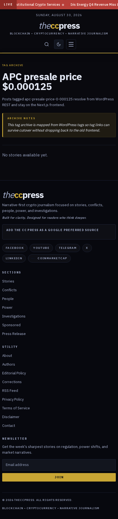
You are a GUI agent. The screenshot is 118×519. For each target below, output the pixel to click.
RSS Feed (10, 390)
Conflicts (9, 290)
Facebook (15, 248)
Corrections (12, 382)
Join (59, 477)
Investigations (14, 316)
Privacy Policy (13, 399)
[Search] (46, 44)
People (8, 298)
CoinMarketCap (52, 258)
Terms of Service (16, 408)
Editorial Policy (14, 373)
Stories (8, 281)
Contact (8, 425)
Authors (8, 364)
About (7, 355)
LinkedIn (14, 258)
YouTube (41, 248)
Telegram (68, 248)
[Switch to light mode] (58, 44)
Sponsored (11, 325)
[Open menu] (71, 44)
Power (7, 307)
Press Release (14, 333)
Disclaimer (10, 417)
